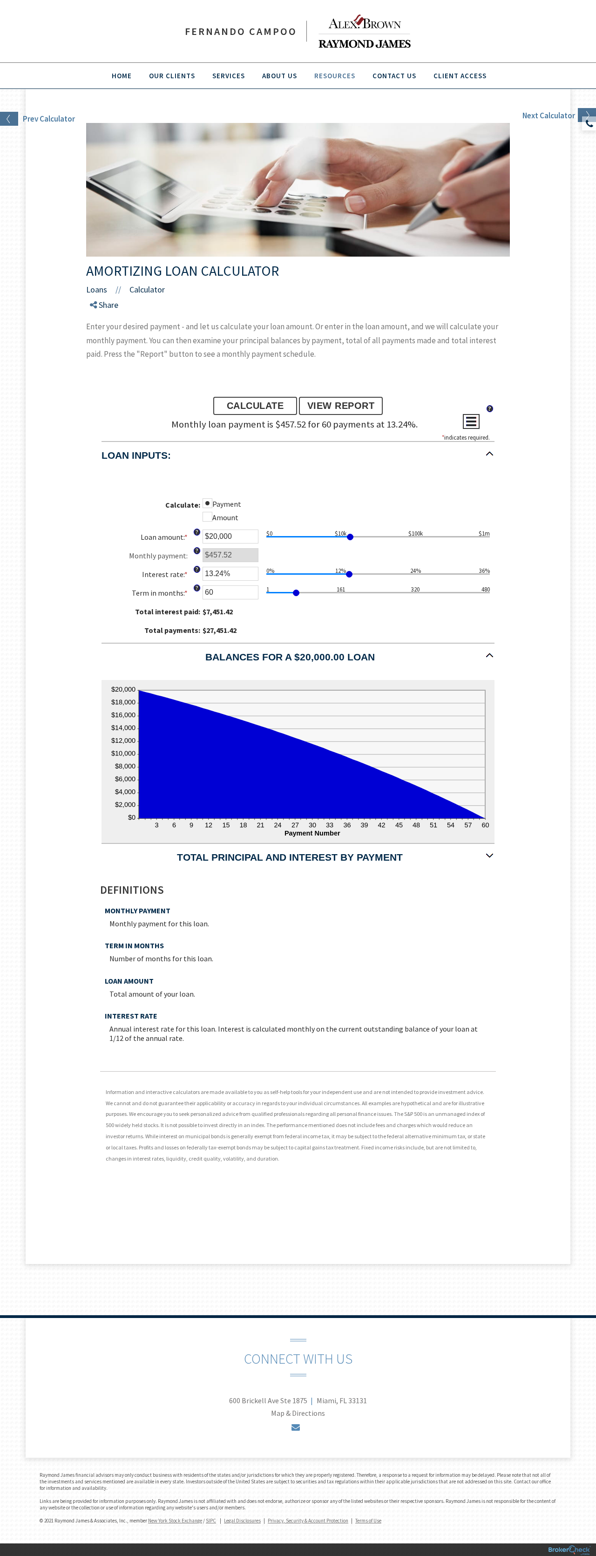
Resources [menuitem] (334, 75)
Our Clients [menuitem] (172, 75)
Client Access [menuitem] (460, 75)
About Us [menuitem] (279, 75)
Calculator (147, 289)
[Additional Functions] (471, 421)
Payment (226, 504)
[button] (298, 459)
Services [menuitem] (228, 75)
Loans (96, 289)
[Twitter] (101, 331)
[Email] (101, 354)
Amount (225, 517)
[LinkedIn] (101, 343)
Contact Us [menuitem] (394, 75)
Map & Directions (298, 1413)
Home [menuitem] (122, 75)
